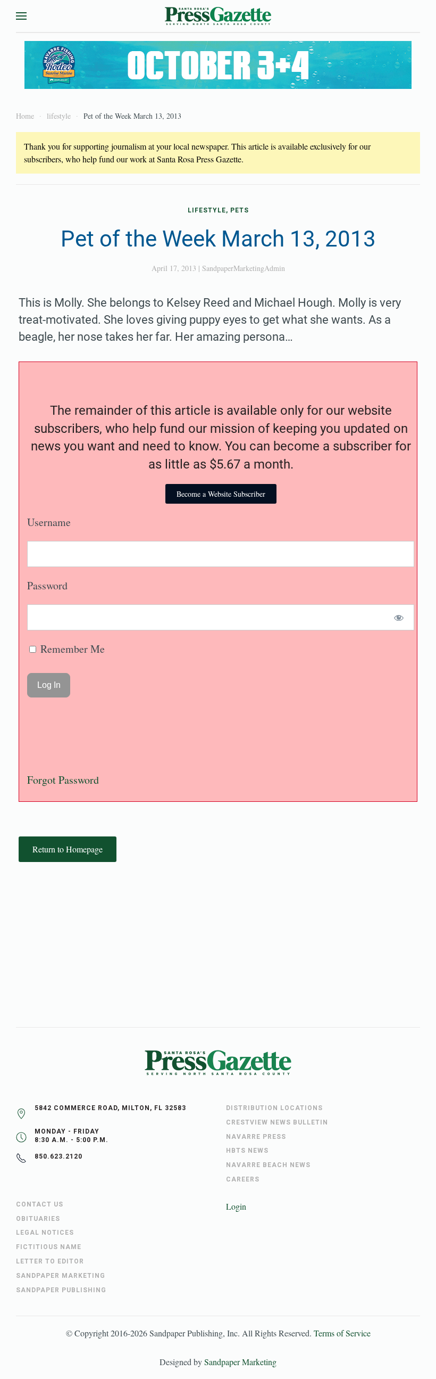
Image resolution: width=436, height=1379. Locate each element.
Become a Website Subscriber (221, 494)
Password (47, 585)
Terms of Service (342, 1333)
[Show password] (399, 617)
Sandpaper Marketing (240, 1361)
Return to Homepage (67, 849)
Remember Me (71, 649)
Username (49, 522)
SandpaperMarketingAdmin (243, 268)
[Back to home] (218, 16)
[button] (21, 16)
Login (236, 1206)
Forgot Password (63, 780)
